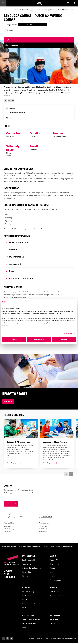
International (55, 615)
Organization (54, 564)
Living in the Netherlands (31, 568)
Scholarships (26, 572)
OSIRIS (24, 600)
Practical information (19, 242)
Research (53, 588)
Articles (52, 576)
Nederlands (54, 619)
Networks (25, 627)
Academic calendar (29, 604)
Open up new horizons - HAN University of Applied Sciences (22, 10)
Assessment (15, 264)
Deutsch (53, 623)
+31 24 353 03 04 (46, 517)
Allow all (64, 339)
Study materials (16, 257)
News (52, 572)
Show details (67, 333)
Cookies (31, 638)
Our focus (53, 600)
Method (13, 249)
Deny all (14, 339)
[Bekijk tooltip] (13, 137)
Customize (38, 339)
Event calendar (55, 580)
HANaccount (26, 596)
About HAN (54, 560)
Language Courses (49, 10)
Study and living (28, 556)
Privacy (46, 638)
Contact (53, 568)
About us (53, 556)
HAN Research (55, 592)
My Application (27, 608)
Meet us (25, 576)
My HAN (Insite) (28, 592)
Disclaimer (39, 638)
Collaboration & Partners (31, 619)
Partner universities (29, 623)
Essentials (26, 588)
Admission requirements (21, 278)
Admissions (26, 564)
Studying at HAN (28, 560)
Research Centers (56, 596)
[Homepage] (39, 3)
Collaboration (28, 615)
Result (12, 271)
